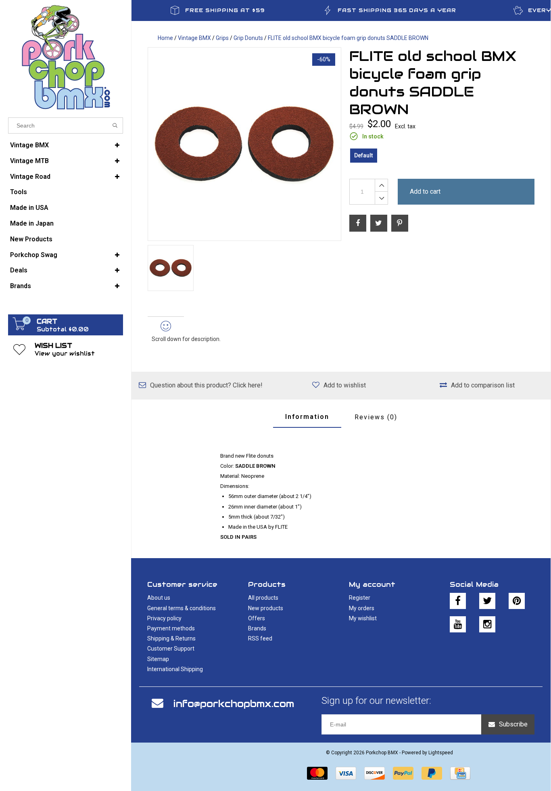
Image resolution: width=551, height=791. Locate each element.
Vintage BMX (29, 145)
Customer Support (170, 648)
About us (158, 597)
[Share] (357, 223)
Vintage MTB (29, 161)
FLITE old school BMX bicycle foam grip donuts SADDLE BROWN (348, 38)
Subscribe (513, 724)
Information (307, 417)
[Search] (115, 125)
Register (359, 597)
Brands (20, 286)
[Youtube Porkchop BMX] (458, 624)
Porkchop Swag (33, 255)
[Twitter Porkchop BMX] (487, 601)
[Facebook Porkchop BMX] (458, 601)
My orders (361, 608)
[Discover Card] (374, 773)
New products (265, 608)
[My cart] (19, 328)
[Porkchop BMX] (65, 56)
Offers (256, 618)
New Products (31, 239)
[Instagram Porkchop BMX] (487, 624)
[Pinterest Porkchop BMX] (517, 601)
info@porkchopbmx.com (233, 703)
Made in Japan (32, 223)
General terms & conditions (181, 608)
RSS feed (260, 638)
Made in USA (29, 207)
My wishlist (363, 618)
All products (263, 597)
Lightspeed (440, 752)
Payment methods (171, 628)
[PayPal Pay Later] (432, 773)
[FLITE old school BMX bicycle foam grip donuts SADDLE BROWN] (244, 144)
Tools (18, 192)
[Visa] (346, 773)
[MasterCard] (317, 773)
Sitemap (158, 659)
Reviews (376, 417)
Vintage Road (30, 176)
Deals (18, 270)
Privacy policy (164, 618)
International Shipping (175, 669)
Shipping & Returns (171, 638)
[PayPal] (403, 773)
